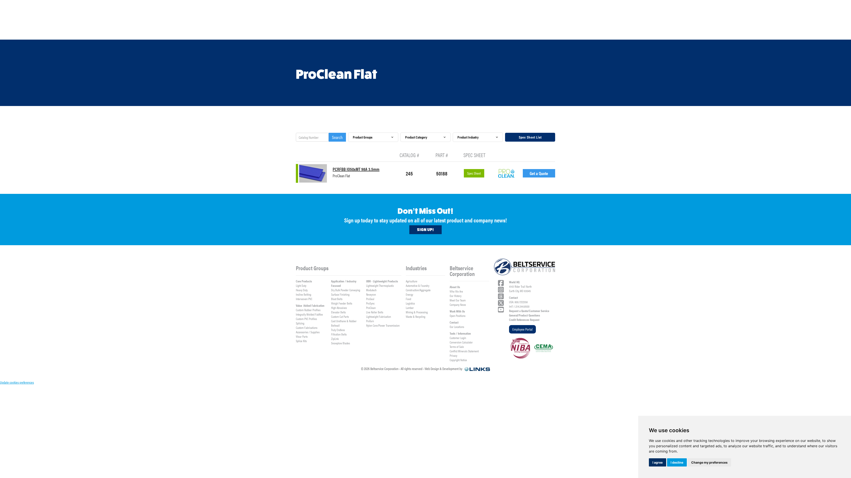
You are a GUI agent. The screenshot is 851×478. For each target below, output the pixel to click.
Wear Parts (302, 336)
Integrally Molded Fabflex (309, 314)
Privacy (453, 355)
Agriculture (411, 281)
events (741, 32)
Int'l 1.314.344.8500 (687, 15)
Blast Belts (336, 299)
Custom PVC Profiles (306, 318)
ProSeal (370, 299)
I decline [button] (677, 462)
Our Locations (457, 326)
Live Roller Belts (374, 312)
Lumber (410, 307)
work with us (662, 32)
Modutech (371, 290)
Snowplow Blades (340, 343)
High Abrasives (339, 307)
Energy (409, 294)
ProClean (371, 307)
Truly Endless (338, 330)
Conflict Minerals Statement (464, 351)
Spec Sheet (474, 173)
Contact (454, 322)
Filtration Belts (339, 334)
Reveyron (371, 294)
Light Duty (301, 285)
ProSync (370, 303)
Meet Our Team (458, 300)
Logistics (410, 303)
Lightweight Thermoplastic (380, 285)
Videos (427, 32)
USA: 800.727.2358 (518, 302)
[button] (118, 33)
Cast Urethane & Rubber (344, 321)
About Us (455, 287)
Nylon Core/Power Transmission (383, 325)
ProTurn (370, 321)
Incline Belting (303, 294)
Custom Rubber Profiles (308, 310)
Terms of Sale (457, 346)
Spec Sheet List (530, 137)
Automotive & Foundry (417, 285)
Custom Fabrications (306, 327)
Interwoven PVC (304, 299)
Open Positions (457, 315)
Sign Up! (425, 229)
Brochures (351, 32)
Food (408, 299)
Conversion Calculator (461, 342)
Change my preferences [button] (709, 462)
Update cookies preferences (17, 382)
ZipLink (335, 338)
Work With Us (457, 311)
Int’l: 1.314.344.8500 (519, 306)
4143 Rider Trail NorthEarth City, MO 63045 (520, 288)
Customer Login (458, 337)
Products (118, 32)
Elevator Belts (338, 312)
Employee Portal (522, 329)
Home (44, 32)
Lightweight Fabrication (378, 316)
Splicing (300, 323)
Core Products (304, 281)
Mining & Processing (417, 312)
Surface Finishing (340, 294)
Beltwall (335, 325)
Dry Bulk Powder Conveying (345, 290)
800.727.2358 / (660, 15)
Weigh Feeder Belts (341, 303)
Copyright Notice (458, 360)
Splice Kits (301, 341)
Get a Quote (539, 173)
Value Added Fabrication (310, 305)
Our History (455, 295)
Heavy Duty (302, 290)
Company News (458, 304)
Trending (582, 32)
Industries (196, 32)
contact (790, 32)
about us (273, 32)
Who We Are (456, 291)
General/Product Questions (524, 315)
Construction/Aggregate (418, 290)
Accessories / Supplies (308, 332)
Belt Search (504, 32)
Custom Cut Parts (340, 316)
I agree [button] (657, 462)
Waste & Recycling (415, 316)
